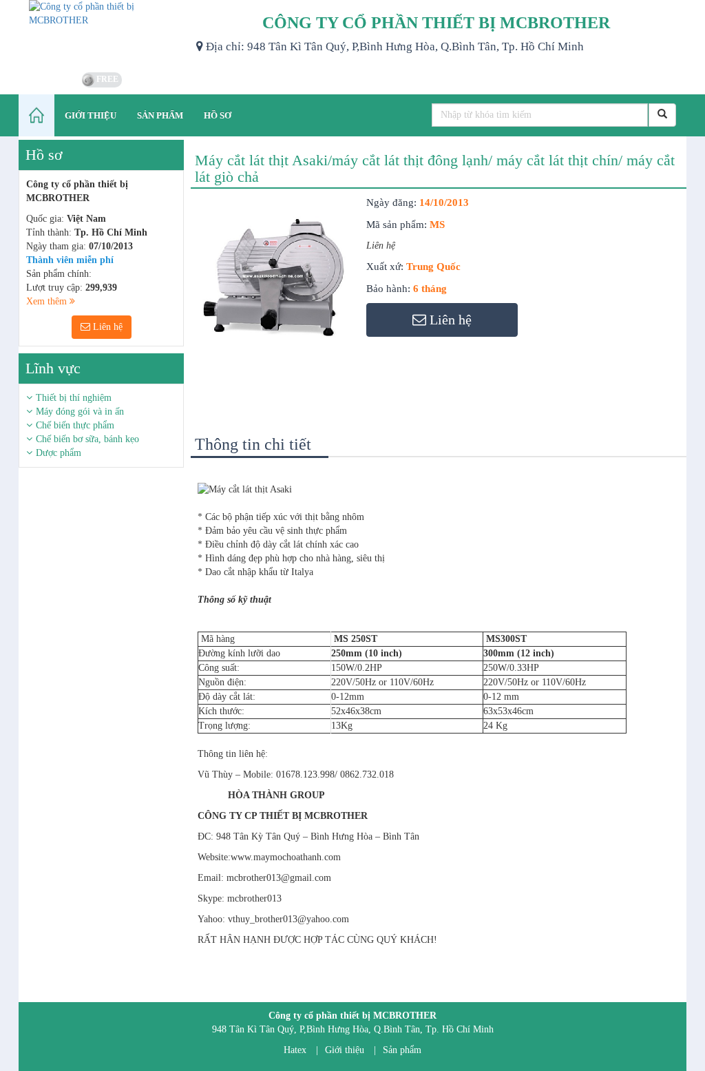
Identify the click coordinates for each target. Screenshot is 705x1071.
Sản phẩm (402, 1050)
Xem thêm (48, 301)
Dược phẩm (58, 453)
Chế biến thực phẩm (75, 425)
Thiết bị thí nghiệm (74, 398)
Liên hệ (106, 327)
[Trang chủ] (36, 115)
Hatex (295, 1050)
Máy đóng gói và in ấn (80, 411)
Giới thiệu (344, 1050)
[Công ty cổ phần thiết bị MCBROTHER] (102, 34)
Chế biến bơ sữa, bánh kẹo (87, 439)
